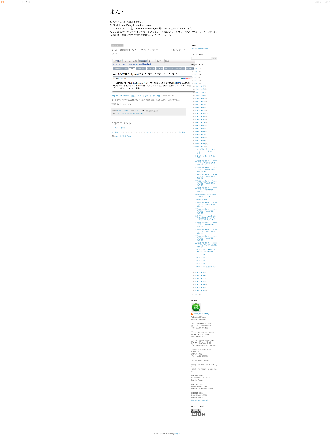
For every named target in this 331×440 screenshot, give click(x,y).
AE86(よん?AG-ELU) (201, 314)
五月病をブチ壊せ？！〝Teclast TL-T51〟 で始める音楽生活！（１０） (206, 169)
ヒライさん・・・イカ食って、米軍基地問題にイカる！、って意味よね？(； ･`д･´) (206, 218)
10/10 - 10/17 (200, 92)
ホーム (148, 132)
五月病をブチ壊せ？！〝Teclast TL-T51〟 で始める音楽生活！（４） (206, 224)
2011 (196, 80)
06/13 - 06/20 (200, 128)
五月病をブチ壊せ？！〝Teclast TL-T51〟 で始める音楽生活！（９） (206, 176)
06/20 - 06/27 (200, 125)
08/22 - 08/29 (200, 104)
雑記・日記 (139, 113)
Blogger (177, 434)
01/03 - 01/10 (200, 290)
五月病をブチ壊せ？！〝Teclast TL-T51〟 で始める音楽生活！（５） (206, 211)
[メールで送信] (147, 110)
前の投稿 (182, 132)
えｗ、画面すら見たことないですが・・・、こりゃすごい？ (206, 151)
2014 (196, 71)
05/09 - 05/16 (200, 144)
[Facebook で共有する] (154, 110)
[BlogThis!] (149, 110)
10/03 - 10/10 (200, 95)
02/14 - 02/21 (200, 272)
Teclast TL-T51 (200, 254)
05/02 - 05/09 (200, 147)
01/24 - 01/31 (200, 281)
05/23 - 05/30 (200, 138)
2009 (196, 294)
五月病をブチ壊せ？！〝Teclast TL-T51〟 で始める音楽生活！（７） (206, 190)
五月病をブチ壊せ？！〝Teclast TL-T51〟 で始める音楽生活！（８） (206, 183)
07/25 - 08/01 (200, 110)
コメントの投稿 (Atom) (123, 136)
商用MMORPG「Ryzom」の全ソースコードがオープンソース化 (135, 96)
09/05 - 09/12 (200, 98)
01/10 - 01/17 (200, 287)
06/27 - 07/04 (200, 122)
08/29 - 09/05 (200, 101)
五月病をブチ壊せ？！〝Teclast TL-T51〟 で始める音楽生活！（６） (206, 204)
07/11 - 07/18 (200, 116)
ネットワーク (131, 113)
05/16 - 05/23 (200, 140)
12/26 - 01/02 (200, 86)
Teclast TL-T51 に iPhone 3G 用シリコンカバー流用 (205, 250)
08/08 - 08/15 (200, 107)
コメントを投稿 (120, 128)
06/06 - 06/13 (200, 131)
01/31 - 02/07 (200, 278)
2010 (196, 84)
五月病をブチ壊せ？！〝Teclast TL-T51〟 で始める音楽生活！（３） (206, 231)
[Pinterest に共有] (157, 110)
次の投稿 (115, 132)
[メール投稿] (143, 110)
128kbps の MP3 (201, 199)
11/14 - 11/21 (200, 89)
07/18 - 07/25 (200, 113)
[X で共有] (152, 110)
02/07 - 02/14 (200, 275)
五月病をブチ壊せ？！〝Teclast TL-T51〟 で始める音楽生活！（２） (206, 238)
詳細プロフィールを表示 (199, 400)
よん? (116, 11)
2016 (196, 68)
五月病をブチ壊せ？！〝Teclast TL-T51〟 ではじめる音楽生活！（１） (206, 245)
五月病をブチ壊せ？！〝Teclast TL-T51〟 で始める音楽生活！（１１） (206, 163)
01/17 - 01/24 (200, 284)
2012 (196, 77)
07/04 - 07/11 (200, 119)
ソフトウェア (122, 113)
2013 (196, 74)
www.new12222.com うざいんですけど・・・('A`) (205, 195)
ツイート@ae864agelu (199, 48)
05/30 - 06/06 (200, 134)
